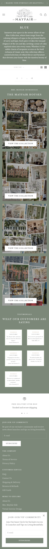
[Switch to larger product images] (41, 67)
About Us (6, 455)
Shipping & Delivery (11, 482)
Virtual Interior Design (12, 509)
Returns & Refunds (10, 486)
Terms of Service (9, 459)
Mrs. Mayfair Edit (9, 505)
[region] (24, 403)
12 (32, 78)
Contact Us (7, 478)
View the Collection (20, 144)
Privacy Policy (8, 463)
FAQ (4, 474)
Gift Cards (6, 490)
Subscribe (24, 541)
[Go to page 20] (17, 78)
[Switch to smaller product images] (45, 67)
